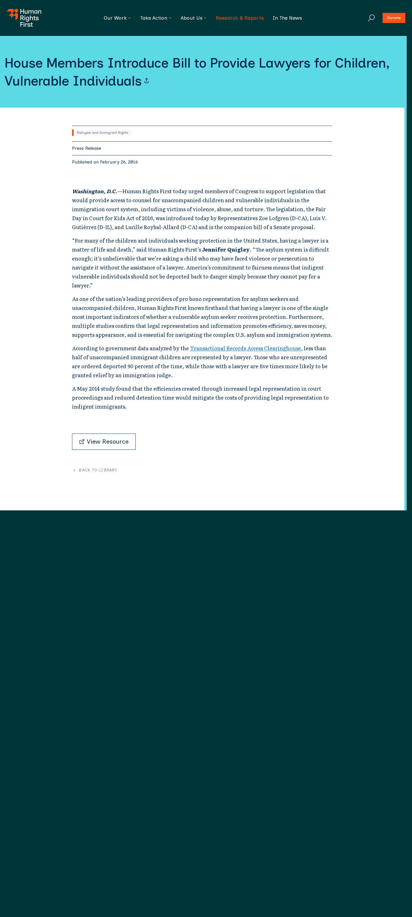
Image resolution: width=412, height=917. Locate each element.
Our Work (115, 18)
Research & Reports (240, 18)
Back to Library (98, 470)
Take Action (153, 18)
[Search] (371, 18)
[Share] (146, 81)
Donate (394, 17)
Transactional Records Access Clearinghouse (245, 348)
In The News (287, 18)
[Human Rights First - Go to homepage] (24, 18)
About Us (191, 18)
